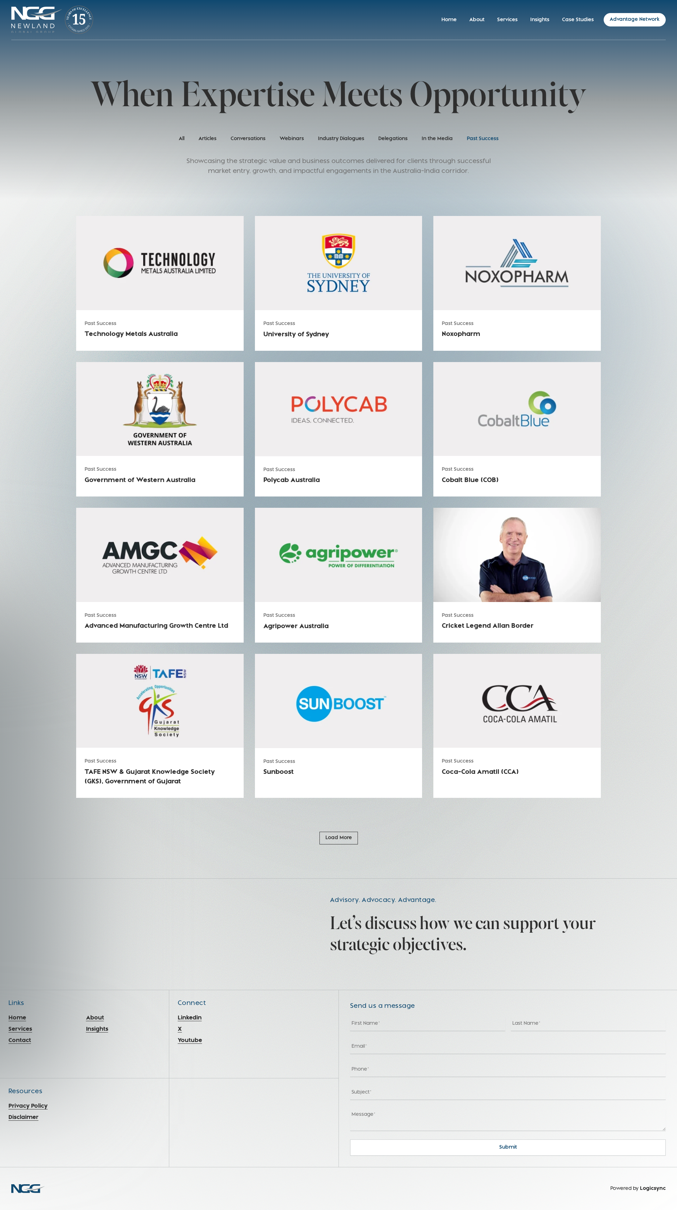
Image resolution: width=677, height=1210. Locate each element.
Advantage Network (635, 19)
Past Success (483, 139)
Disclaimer (23, 1117)
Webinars (292, 139)
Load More (338, 838)
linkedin (190, 1018)
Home (449, 20)
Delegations (393, 139)
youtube (190, 1040)
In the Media (437, 139)
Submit (508, 1147)
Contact (19, 1040)
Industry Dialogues (341, 139)
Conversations (248, 139)
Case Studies (578, 20)
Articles (207, 139)
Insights (539, 20)
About (476, 20)
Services (507, 20)
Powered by (638, 1188)
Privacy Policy (28, 1106)
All (181, 139)
